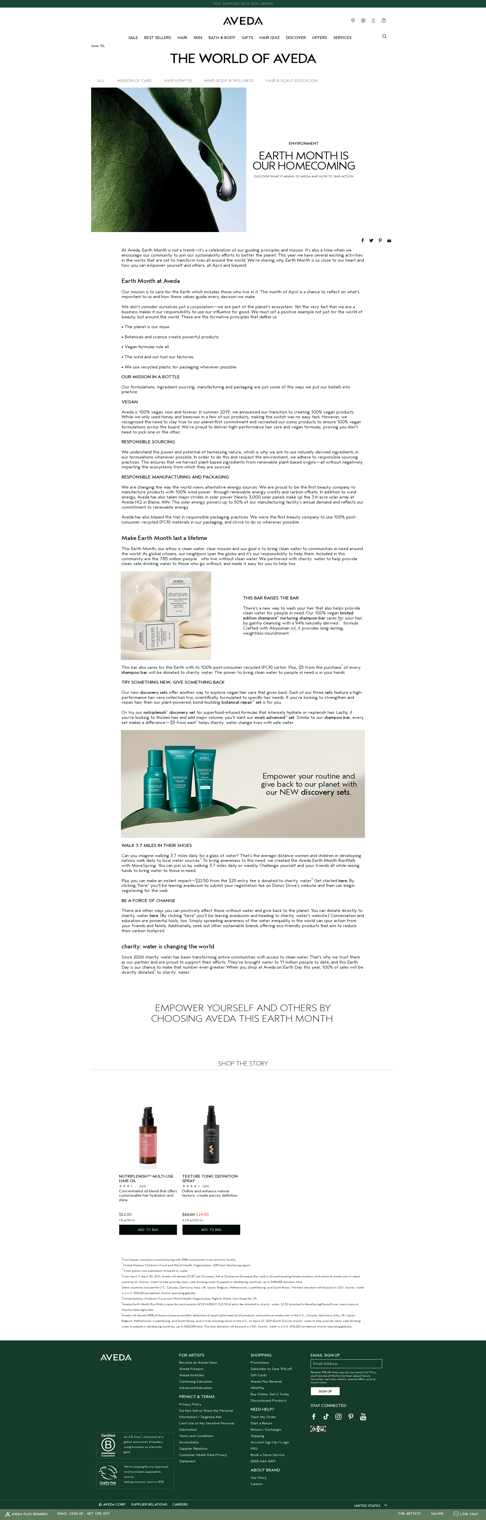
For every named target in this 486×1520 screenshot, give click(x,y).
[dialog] (384, 36)
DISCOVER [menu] (296, 37)
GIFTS (247, 37)
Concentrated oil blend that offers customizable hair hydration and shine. (148, 1195)
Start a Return (261, 1423)
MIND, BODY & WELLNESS (229, 80)
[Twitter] (373, 240)
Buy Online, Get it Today (270, 1394)
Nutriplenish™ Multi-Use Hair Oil (146, 1178)
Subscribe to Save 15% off (271, 1369)
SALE (133, 37)
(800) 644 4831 (263, 1461)
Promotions (260, 1362)
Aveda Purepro (191, 1369)
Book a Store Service (268, 1455)
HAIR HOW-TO (178, 80)
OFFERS (319, 37)
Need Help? (262, 1409)
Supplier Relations (193, 1448)
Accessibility (189, 1442)
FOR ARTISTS (409, 1513)
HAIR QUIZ (269, 37)
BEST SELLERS (157, 37)
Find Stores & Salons (353, 20)
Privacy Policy (190, 1404)
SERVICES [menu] (342, 37)
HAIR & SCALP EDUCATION (292, 80)
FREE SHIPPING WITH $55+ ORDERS (243, 4)
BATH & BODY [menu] (222, 37)
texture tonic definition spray (210, 1178)
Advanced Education (195, 1388)
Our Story (259, 1477)
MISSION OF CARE (134, 80)
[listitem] (148, 1156)
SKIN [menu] (197, 37)
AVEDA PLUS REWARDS (30, 1514)
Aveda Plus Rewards (266, 1381)
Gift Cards (259, 1375)
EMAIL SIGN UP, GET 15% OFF (84, 1513)
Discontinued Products (269, 1400)
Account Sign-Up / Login (270, 1442)
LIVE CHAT (469, 1514)
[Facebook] (364, 240)
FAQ (254, 1448)
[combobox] (371, 1505)
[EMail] (391, 240)
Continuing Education (195, 1381)
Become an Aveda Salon (198, 1362)
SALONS (437, 1513)
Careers (257, 1484)
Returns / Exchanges (266, 1429)
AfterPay (257, 1388)
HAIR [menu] (182, 37)
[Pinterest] (382, 240)
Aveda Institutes (191, 1375)
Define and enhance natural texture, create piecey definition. (210, 1193)
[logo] (243, 20)
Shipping (257, 1436)
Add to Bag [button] (148, 1229)
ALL (101, 80)
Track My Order (263, 1417)
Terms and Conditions (196, 1436)
